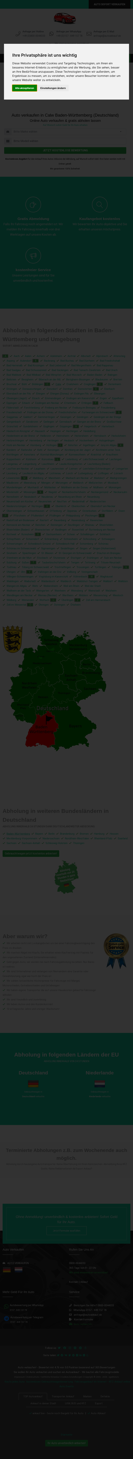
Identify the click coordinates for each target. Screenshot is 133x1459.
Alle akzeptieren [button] (24, 88)
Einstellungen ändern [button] (53, 88)
